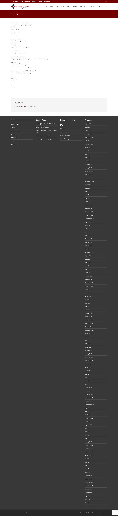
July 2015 (87, 499)
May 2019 (87, 377)
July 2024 (87, 188)
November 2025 (89, 137)
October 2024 (88, 178)
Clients (99, 6)
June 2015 (87, 502)
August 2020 (88, 333)
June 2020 (87, 337)
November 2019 (89, 360)
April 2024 (87, 198)
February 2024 (88, 205)
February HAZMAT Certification (44, 139)
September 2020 (89, 330)
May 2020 (87, 340)
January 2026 (88, 134)
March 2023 (88, 235)
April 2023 (87, 232)
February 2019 (88, 387)
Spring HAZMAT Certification (43, 136)
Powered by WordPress (85, 512)
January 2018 (88, 414)
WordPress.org (65, 139)
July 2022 (87, 259)
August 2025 (88, 147)
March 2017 (88, 438)
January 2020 (88, 354)
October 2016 (88, 448)
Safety (12, 141)
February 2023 (88, 239)
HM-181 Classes (15, 138)
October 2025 (88, 140)
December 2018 (89, 394)
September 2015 (89, 492)
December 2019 (89, 357)
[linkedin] (106, 2)
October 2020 (88, 327)
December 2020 (89, 320)
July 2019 (87, 371)
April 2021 (87, 310)
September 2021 (89, 293)
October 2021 (88, 289)
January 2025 (88, 168)
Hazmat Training (15, 134)
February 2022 (88, 276)
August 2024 (88, 184)
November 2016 (89, 445)
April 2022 (87, 269)
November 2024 (89, 174)
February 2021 (88, 313)
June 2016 (87, 462)
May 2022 (87, 266)
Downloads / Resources (78, 6)
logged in (22, 106)
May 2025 (87, 154)
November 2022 (89, 245)
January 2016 (88, 479)
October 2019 (88, 364)
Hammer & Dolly (15, 131)
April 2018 (87, 411)
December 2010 (89, 506)
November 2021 (89, 286)
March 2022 (88, 272)
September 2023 (89, 218)
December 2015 (89, 482)
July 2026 (87, 127)
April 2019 (87, 381)
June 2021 (87, 303)
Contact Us (91, 6)
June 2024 (87, 191)
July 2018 (87, 408)
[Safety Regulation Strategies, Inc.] (19, 6)
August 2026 (88, 124)
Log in (62, 128)
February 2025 (88, 164)
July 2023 (87, 225)
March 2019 (88, 384)
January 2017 (88, 442)
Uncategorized (14, 144)
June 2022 (87, 262)
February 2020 (88, 350)
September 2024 (89, 181)
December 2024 (89, 171)
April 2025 (87, 157)
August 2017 (88, 425)
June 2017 (87, 431)
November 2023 (89, 215)
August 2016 (88, 455)
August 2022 (88, 256)
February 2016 (88, 475)
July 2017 (87, 428)
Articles (13, 127)
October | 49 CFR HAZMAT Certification (46, 124)
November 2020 (89, 323)
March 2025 (88, 161)
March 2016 (88, 472)
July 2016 (87, 458)
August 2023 (88, 222)
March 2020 (88, 347)
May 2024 (87, 195)
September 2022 (89, 252)
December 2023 (89, 211)
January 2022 (88, 279)
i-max (96, 512)
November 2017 (89, 418)
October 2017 (88, 421)
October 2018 (88, 401)
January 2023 (88, 242)
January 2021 (88, 316)
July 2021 (87, 299)
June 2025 (87, 151)
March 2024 (88, 201)
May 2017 (87, 435)
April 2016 (87, 469)
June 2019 (87, 374)
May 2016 (87, 465)
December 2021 (89, 283)
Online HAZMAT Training (62, 6)
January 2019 (88, 391)
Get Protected (49, 6)
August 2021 (88, 296)
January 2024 (88, 208)
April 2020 (87, 343)
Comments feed (65, 135)
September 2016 (89, 452)
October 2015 (88, 489)
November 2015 (89, 485)
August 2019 (88, 367)
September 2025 (89, 144)
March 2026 (88, 130)
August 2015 (88, 496)
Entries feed (64, 132)
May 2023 (87, 228)
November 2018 (89, 398)
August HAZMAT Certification (43, 127)
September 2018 (89, 404)
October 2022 (88, 249)
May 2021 (87, 306)
